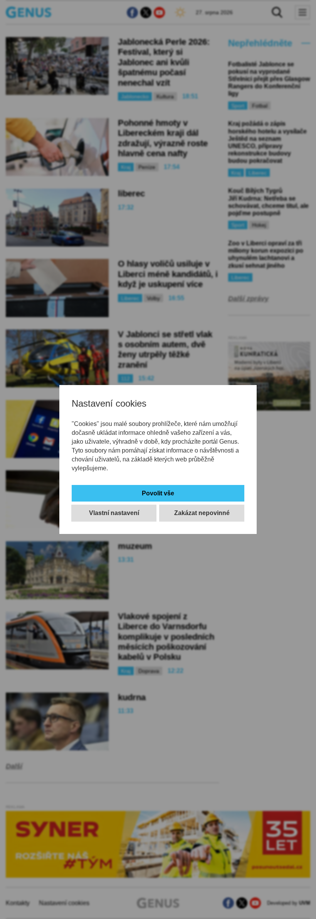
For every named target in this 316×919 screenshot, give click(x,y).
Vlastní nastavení (114, 513)
